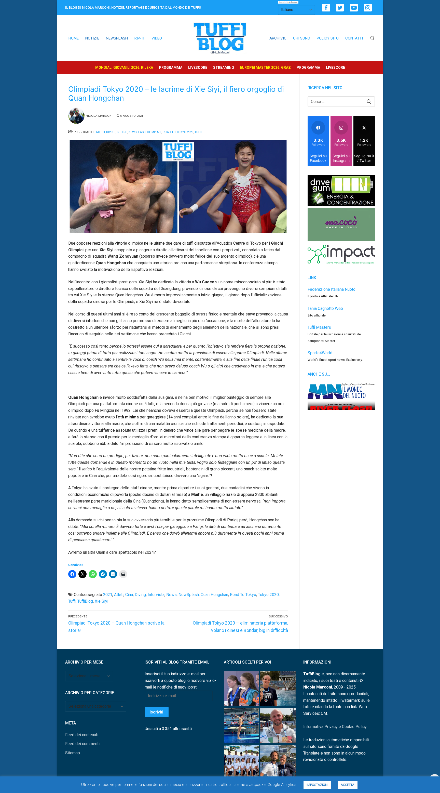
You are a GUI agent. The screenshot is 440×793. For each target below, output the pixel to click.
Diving (111, 132)
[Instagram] (368, 8)
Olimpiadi (154, 132)
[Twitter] (340, 8)
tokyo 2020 (268, 594)
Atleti (100, 132)
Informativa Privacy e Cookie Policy (335, 726)
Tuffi (198, 132)
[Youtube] (354, 8)
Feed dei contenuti (81, 734)
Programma (170, 67)
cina (129, 594)
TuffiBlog (85, 601)
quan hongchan (214, 594)
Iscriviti (156, 712)
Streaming (223, 67)
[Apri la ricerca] (372, 38)
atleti (118, 594)
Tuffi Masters (319, 327)
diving (140, 594)
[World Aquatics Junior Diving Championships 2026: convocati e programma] (241, 764)
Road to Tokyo (243, 594)
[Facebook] (326, 8)
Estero (122, 132)
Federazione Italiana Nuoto (331, 289)
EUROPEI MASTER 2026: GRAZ (265, 67)
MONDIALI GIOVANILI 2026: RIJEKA (124, 67)
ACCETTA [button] (347, 785)
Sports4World (320, 352)
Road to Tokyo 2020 (178, 132)
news (171, 594)
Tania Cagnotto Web (325, 308)
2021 (107, 594)
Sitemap (72, 752)
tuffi (72, 601)
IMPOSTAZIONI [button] (317, 785)
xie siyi (101, 601)
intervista (156, 594)
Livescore (197, 67)
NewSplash (137, 132)
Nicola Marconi (99, 115)
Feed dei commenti (82, 743)
